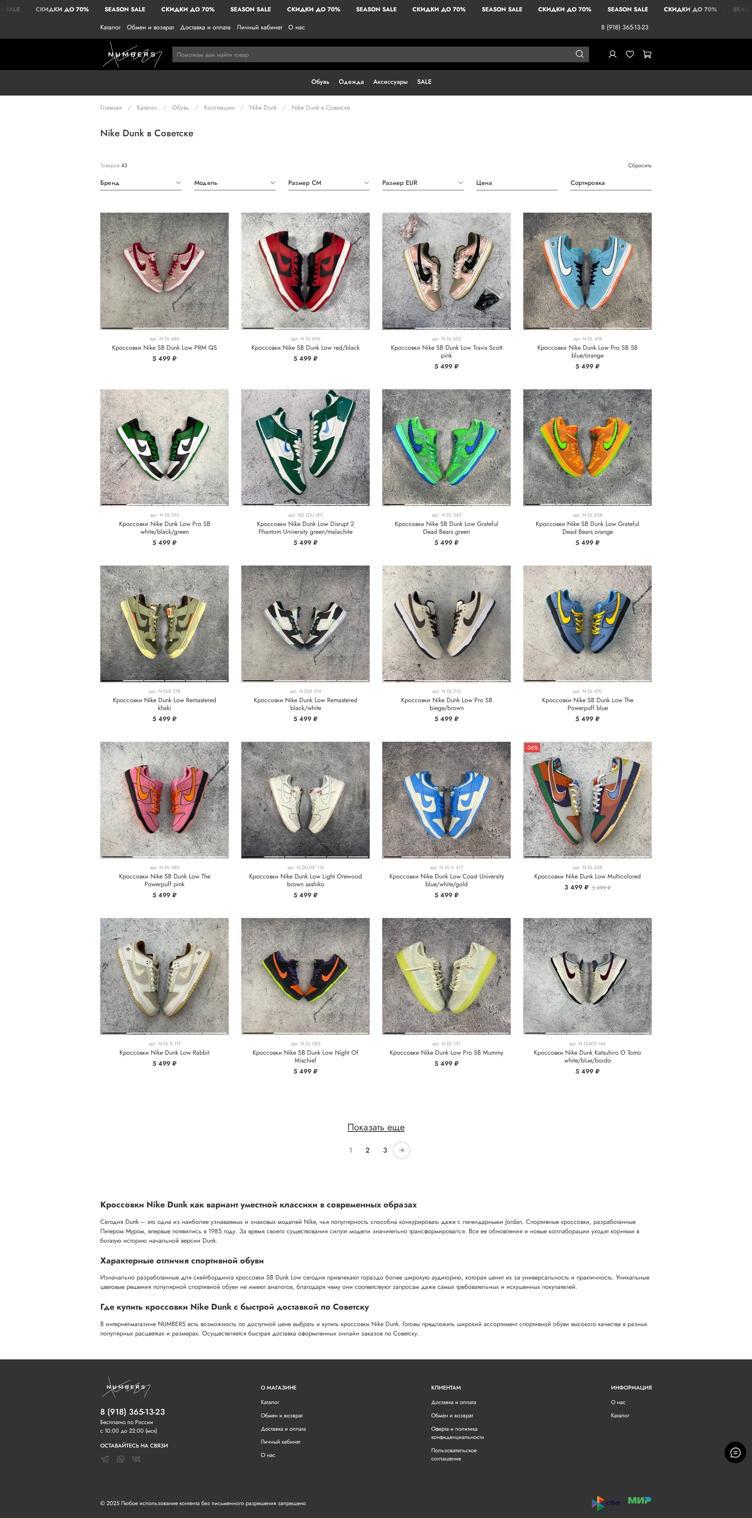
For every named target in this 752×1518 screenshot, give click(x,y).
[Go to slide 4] (211, 326)
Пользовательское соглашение (454, 1454)
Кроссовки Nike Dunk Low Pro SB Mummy (446, 1052)
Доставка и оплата (205, 27)
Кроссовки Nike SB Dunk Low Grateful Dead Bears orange (587, 527)
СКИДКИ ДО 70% (62, 9)
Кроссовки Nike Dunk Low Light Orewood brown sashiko (305, 880)
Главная (111, 107)
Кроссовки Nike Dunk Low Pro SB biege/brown (446, 704)
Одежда (351, 81)
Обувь (320, 81)
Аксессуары (390, 81)
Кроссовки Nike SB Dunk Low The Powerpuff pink (164, 880)
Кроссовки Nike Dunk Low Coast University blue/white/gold (446, 880)
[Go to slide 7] (627, 503)
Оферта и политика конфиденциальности (457, 1433)
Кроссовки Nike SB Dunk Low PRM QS (164, 347)
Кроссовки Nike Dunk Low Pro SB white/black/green (164, 527)
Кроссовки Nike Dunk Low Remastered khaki (164, 704)
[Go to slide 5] (637, 326)
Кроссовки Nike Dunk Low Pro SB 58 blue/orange (587, 351)
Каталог (110, 27)
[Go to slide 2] (148, 326)
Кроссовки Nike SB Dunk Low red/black (305, 347)
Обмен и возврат (150, 27)
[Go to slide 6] (499, 503)
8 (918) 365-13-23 (625, 27)
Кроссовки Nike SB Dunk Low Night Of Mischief (305, 1056)
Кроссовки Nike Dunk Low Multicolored (587, 876)
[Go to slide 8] (642, 503)
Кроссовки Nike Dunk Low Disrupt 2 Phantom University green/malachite (305, 527)
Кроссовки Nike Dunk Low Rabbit (164, 1052)
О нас (296, 27)
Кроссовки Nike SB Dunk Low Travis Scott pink (447, 351)
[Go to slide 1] (117, 326)
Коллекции (219, 107)
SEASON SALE (125, 9)
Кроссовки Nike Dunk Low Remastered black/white (305, 704)
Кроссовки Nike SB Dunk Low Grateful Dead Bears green (446, 527)
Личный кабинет (259, 27)
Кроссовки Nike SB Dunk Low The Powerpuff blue (587, 704)
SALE (424, 81)
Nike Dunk (263, 107)
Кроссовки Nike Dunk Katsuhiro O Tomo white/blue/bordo (587, 1056)
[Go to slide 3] (180, 326)
